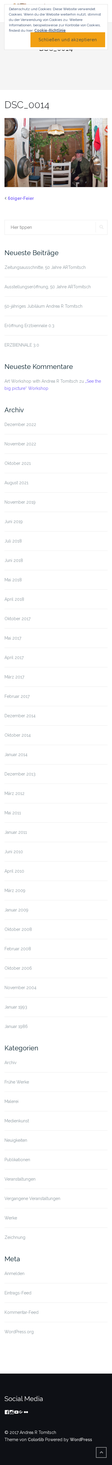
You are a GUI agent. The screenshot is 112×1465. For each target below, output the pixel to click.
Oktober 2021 (17, 463)
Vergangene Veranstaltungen (32, 1198)
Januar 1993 (15, 1007)
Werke (10, 1218)
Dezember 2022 (20, 424)
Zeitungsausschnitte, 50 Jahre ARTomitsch (45, 267)
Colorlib (36, 1439)
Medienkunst (16, 1120)
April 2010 (14, 871)
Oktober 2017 (17, 618)
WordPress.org (19, 1331)
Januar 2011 (15, 832)
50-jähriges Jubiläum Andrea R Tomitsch (43, 306)
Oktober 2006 (18, 968)
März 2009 (14, 890)
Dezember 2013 (20, 774)
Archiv (10, 1062)
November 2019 (20, 502)
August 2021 (16, 482)
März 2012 (14, 793)
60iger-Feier (21, 198)
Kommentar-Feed (21, 1312)
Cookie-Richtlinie (50, 30)
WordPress (81, 1439)
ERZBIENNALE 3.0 (21, 345)
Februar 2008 (17, 948)
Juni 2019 (13, 521)
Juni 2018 (13, 560)
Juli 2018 (13, 541)
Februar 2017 (17, 696)
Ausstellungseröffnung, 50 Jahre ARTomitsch (47, 286)
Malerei (11, 1101)
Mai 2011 (12, 812)
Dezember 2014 (20, 715)
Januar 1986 (16, 1026)
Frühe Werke (16, 1082)
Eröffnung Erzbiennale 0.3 (29, 325)
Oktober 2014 (17, 735)
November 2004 (20, 987)
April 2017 (14, 657)
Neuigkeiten (15, 1140)
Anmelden (14, 1273)
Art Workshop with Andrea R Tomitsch (41, 381)
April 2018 (14, 599)
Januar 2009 (16, 910)
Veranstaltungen (20, 1179)
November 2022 (20, 444)
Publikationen (17, 1159)
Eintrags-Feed (17, 1293)
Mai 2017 (12, 638)
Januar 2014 (15, 754)
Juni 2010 (13, 851)
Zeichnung (14, 1237)
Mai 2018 (13, 579)
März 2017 (14, 677)
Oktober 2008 (18, 929)
